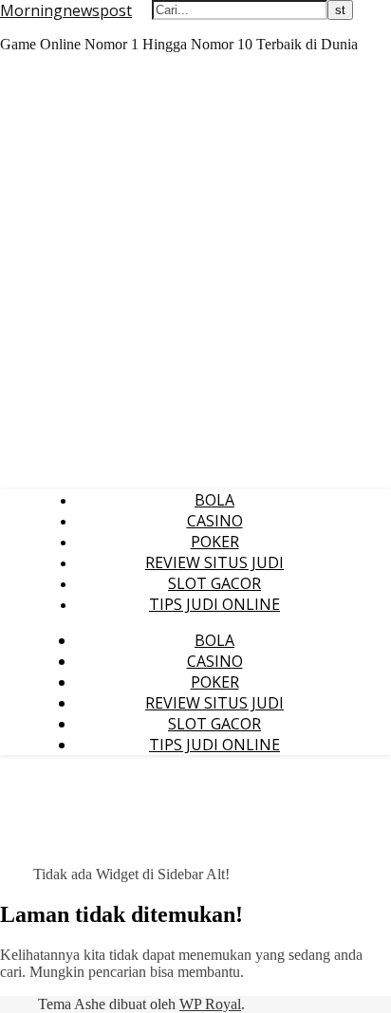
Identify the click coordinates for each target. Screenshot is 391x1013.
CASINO (215, 520)
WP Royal (210, 1004)
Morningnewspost (66, 10)
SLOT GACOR (214, 583)
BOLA (214, 499)
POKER (215, 541)
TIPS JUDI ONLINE (214, 604)
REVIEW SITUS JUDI (214, 562)
